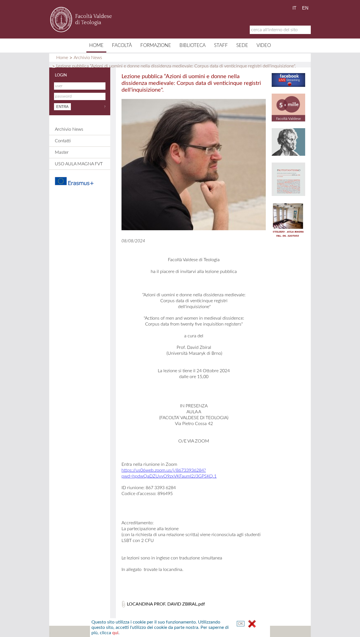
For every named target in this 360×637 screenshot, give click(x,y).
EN (305, 8)
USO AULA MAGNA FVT (79, 164)
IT (294, 8)
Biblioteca (192, 45)
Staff (221, 45)
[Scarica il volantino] (288, 120)
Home (96, 45)
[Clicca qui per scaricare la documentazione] (82, 181)
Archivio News (88, 57)
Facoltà (122, 45)
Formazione (155, 45)
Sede (242, 45)
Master (62, 152)
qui (115, 633)
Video (263, 45)
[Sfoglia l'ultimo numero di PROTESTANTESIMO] (288, 194)
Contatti (63, 141)
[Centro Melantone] (288, 154)
